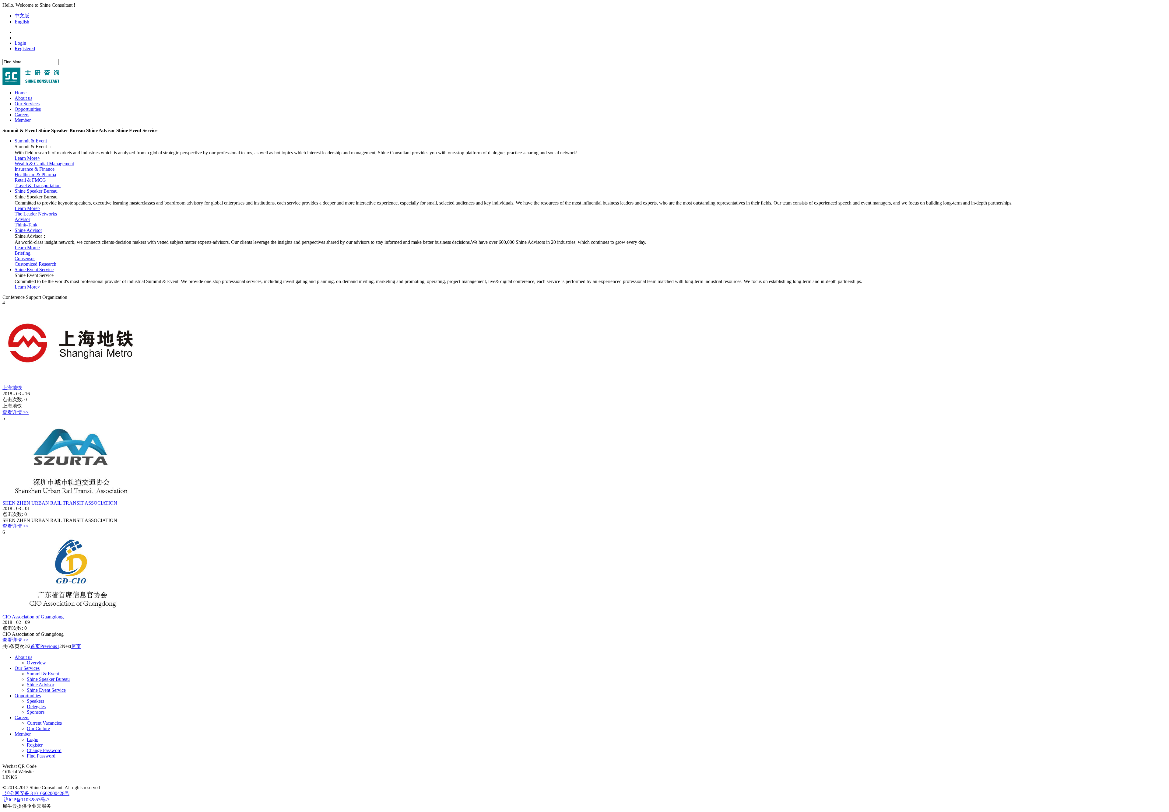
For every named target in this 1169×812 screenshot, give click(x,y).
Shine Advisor (28, 230)
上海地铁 (12, 387)
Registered (25, 48)
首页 (35, 646)
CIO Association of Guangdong (33, 616)
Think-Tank (26, 224)
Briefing (22, 253)
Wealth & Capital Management (44, 163)
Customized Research (35, 264)
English (22, 21)
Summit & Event (31, 140)
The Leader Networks (36, 213)
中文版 (22, 15)
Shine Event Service (34, 269)
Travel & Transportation (38, 185)
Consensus (25, 258)
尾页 (76, 646)
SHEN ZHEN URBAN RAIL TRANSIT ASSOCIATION (59, 503)
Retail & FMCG (30, 180)
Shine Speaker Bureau (36, 191)
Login (20, 43)
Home (20, 92)
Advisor (22, 219)
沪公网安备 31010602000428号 (36, 793)
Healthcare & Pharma (35, 174)
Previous (48, 646)
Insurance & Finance (34, 169)
